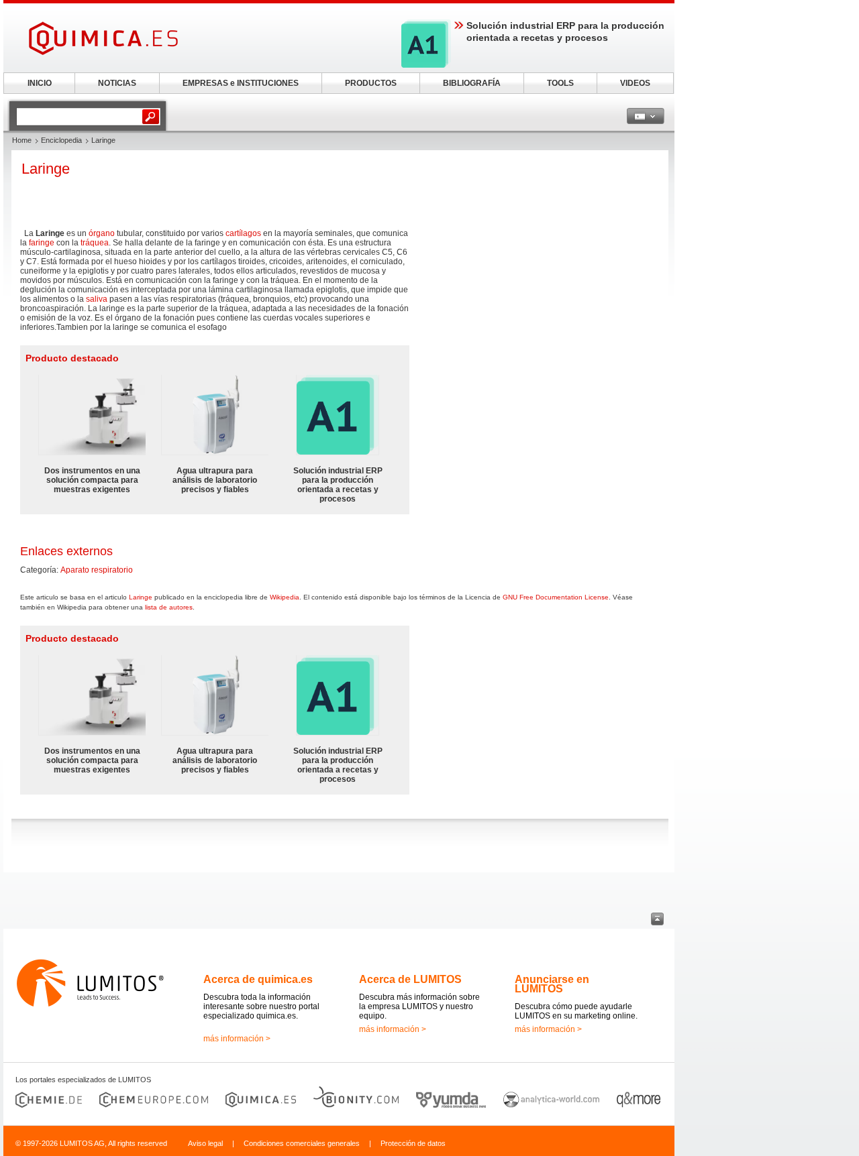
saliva (96, 299)
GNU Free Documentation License (556, 597)
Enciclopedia (61, 140)
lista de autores (169, 607)
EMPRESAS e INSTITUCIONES (241, 83)
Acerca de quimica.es (258, 979)
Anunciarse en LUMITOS (552, 984)
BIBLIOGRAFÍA (472, 83)
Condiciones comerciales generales (302, 1143)
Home (22, 140)
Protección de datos (413, 1143)
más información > (236, 1038)
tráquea (95, 242)
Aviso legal (205, 1143)
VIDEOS (635, 83)
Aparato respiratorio (96, 570)
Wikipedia (284, 597)
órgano (102, 233)
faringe (41, 242)
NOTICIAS (117, 83)
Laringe (140, 597)
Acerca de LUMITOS (410, 979)
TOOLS (560, 83)
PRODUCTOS (371, 83)
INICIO (40, 83)
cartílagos (243, 233)
